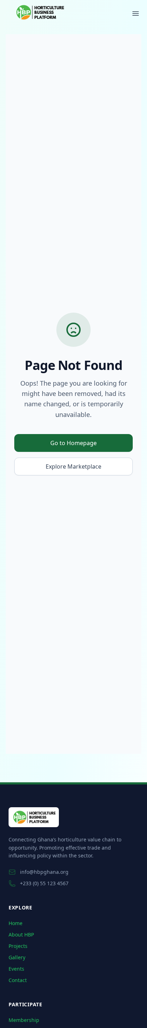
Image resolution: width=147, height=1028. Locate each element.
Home (15, 923)
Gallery (17, 957)
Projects (18, 946)
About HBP (21, 934)
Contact (18, 980)
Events (16, 968)
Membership (24, 1020)
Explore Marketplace (73, 466)
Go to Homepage (73, 443)
